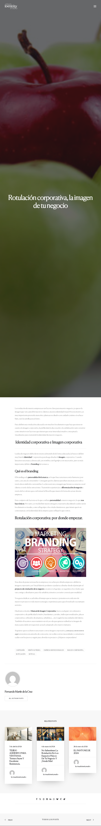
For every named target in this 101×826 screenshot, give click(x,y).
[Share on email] (64, 799)
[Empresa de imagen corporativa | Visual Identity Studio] (11, 6)
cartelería (20, 650)
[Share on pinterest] (47, 799)
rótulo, (32, 654)
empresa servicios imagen (54, 650)
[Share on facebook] (36, 799)
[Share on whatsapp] (53, 799)
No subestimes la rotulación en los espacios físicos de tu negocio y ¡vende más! (50, 755)
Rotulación (21, 654)
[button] (95, 6)
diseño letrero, (34, 650)
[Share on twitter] (40, 799)
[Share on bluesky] (57, 799)
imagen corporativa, (75, 650)
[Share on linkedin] (50, 799)
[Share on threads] (43, 799)
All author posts (16, 698)
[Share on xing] (60, 799)
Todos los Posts (50, 819)
